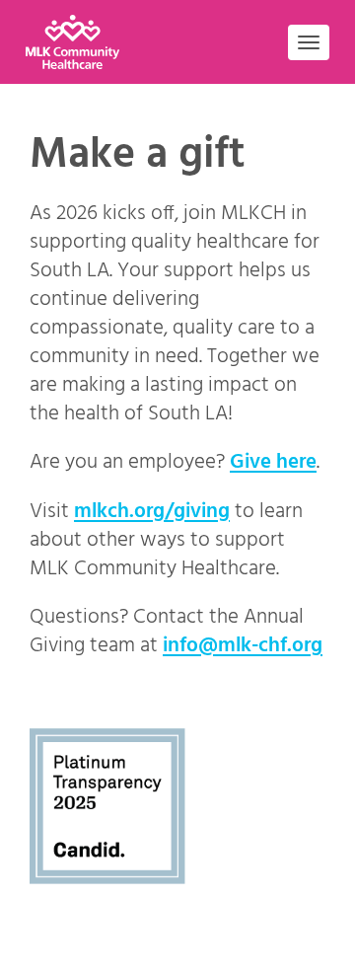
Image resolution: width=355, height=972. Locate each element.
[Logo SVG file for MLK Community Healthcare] (81, 42)
